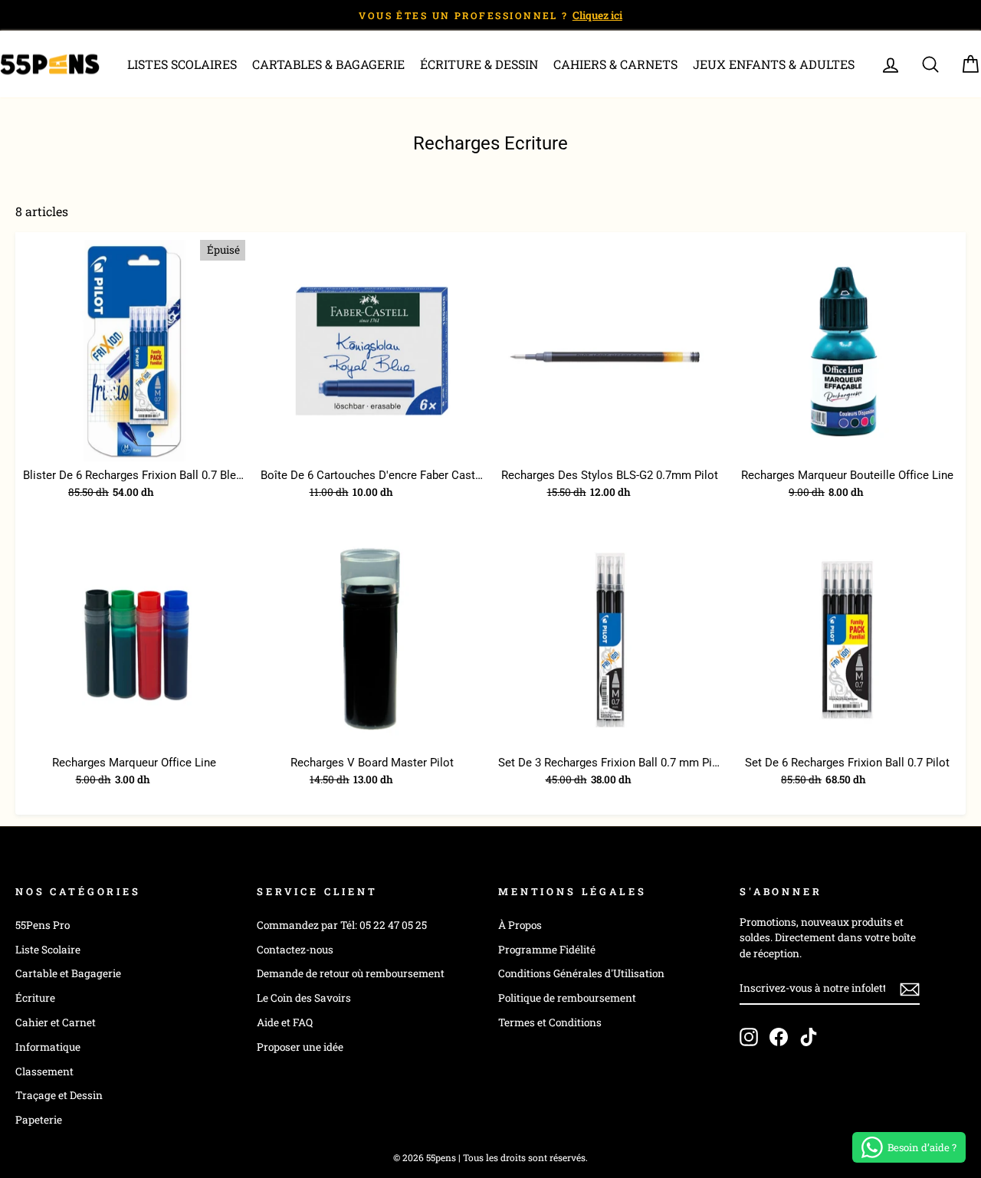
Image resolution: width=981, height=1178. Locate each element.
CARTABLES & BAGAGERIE (328, 64)
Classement (44, 1071)
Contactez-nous (295, 950)
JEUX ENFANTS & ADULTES (774, 64)
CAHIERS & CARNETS (615, 64)
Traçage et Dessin (59, 1095)
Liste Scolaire (47, 950)
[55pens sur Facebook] (778, 1037)
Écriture (35, 998)
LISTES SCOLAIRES (182, 64)
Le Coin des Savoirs (304, 998)
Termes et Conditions (550, 1022)
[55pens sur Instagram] (749, 1037)
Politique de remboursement (567, 998)
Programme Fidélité (546, 950)
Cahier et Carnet (55, 1022)
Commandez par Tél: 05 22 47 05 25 (342, 925)
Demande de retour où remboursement (351, 973)
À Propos (520, 925)
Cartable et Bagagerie (68, 973)
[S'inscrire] (910, 989)
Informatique (47, 1047)
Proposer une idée (300, 1047)
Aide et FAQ (285, 1022)
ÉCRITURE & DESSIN (479, 64)
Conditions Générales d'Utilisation (581, 973)
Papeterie (38, 1120)
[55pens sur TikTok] (808, 1037)
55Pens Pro (42, 925)
